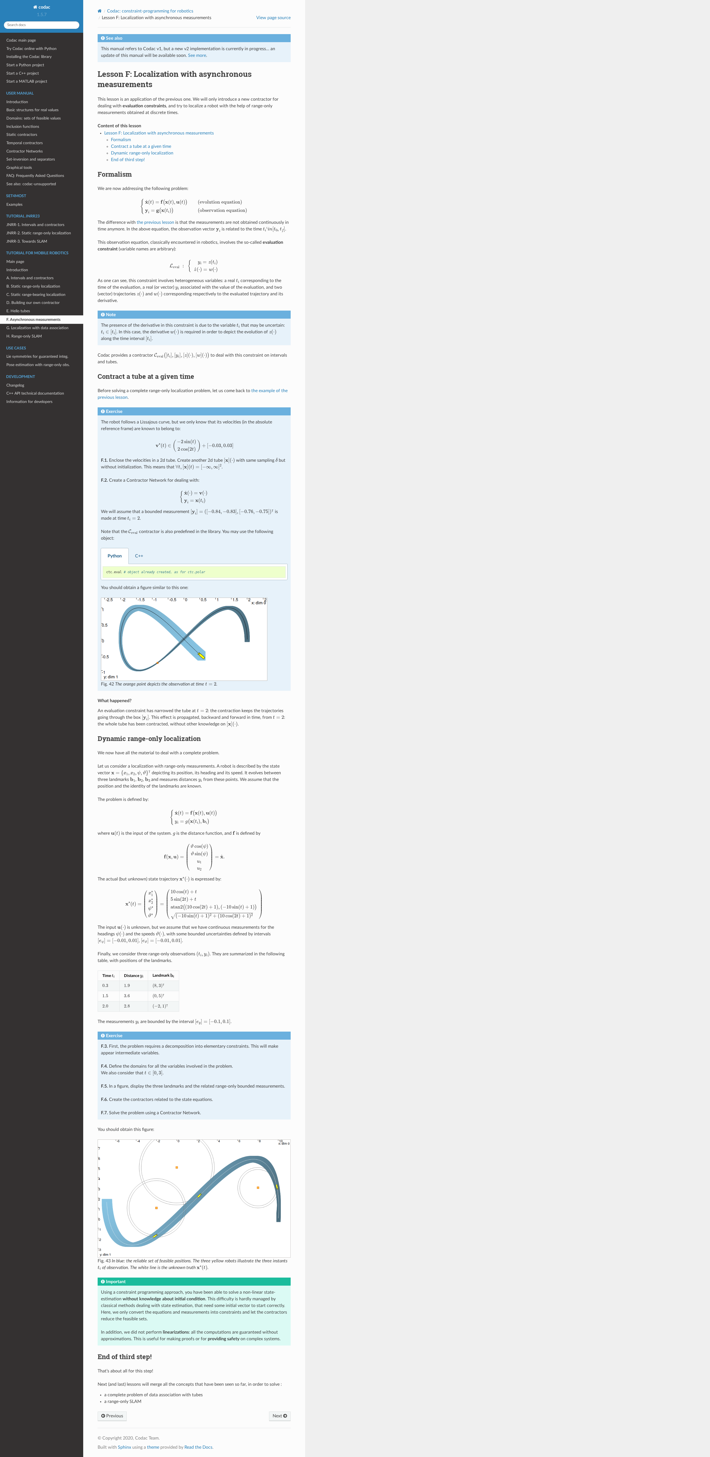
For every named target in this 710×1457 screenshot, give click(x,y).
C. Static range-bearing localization (35, 295)
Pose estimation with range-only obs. (38, 365)
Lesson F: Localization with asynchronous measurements (159, 133)
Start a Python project (25, 65)
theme (153, 1447)
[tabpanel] (194, 572)
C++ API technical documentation (35, 393)
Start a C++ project (22, 73)
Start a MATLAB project (26, 81)
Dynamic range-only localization (142, 153)
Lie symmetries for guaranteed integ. (37, 356)
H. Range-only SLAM (24, 336)
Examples (14, 204)
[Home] (100, 11)
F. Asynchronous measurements (33, 320)
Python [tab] (115, 556)
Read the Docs (198, 1447)
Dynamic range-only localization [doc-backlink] (149, 738)
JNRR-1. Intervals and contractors (35, 225)
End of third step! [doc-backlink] (125, 1356)
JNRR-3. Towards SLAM (26, 241)
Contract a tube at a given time (141, 146)
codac (43, 7)
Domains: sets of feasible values (33, 118)
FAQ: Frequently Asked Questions (35, 176)
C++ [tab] (139, 556)
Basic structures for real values (32, 110)
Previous (114, 1416)
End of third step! (128, 160)
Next (278, 1416)
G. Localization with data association (37, 328)
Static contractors (21, 135)
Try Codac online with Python (31, 49)
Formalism (121, 140)
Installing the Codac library (29, 57)
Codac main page (21, 40)
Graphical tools (19, 168)
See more (197, 55)
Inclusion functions (22, 127)
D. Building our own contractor (33, 303)
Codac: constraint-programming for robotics (150, 11)
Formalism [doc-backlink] (115, 174)
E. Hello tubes (18, 311)
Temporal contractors (24, 143)
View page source (273, 18)
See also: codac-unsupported (31, 184)
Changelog (15, 385)
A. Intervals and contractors (30, 278)
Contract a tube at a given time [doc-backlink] (146, 376)
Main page (15, 262)
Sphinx (124, 1447)
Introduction (17, 102)
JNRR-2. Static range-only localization (38, 233)
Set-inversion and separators (30, 159)
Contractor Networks (24, 151)
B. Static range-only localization (33, 286)
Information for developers (29, 402)
